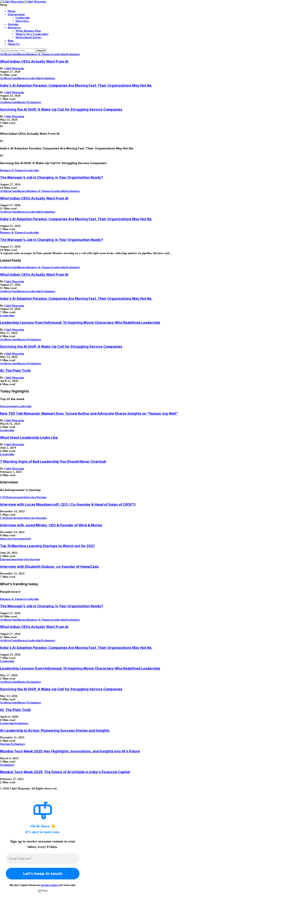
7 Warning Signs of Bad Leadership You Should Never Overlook (53, 461)
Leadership (23, 17)
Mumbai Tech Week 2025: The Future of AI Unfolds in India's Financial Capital (65, 772)
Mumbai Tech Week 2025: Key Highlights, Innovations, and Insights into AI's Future (70, 751)
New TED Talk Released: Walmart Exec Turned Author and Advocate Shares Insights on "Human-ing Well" (89, 413)
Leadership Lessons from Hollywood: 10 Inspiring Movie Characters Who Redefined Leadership (80, 322)
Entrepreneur (16, 14)
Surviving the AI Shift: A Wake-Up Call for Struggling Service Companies (61, 109)
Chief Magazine (14, 68)
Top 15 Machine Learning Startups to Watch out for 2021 (47, 546)
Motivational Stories (28, 37)
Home (12, 11)
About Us (14, 43)
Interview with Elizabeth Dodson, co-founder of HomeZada (49, 567)
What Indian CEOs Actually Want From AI (34, 61)
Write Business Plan (28, 30)
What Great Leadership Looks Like (29, 437)
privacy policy (50, 885)
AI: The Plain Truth (15, 370)
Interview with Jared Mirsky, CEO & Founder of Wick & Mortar (51, 525)
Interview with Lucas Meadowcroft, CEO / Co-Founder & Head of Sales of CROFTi (68, 504)
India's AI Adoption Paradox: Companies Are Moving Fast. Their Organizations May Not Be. (76, 85)
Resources (14, 27)
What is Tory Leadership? (32, 34)
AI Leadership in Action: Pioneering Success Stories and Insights (55, 730)
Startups (13, 24)
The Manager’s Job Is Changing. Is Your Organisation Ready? (51, 177)
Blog (11, 40)
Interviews (22, 20)
